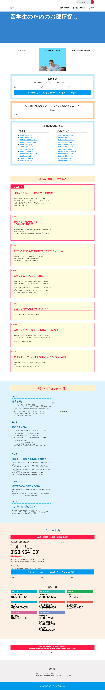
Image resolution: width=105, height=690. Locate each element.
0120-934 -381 (25, 551)
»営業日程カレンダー (15, 556)
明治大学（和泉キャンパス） (27, 146)
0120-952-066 (47, 607)
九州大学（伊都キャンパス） (65, 160)
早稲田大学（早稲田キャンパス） (28, 140)
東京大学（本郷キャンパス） (27, 135)
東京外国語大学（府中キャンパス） (29, 153)
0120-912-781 (47, 618)
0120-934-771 (47, 624)
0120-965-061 (19, 618)
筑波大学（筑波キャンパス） (27, 160)
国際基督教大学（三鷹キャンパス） (29, 156)
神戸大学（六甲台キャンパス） (66, 153)
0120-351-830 (75, 607)
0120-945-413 (47, 630)
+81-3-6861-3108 (18, 565)
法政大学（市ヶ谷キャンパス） (28, 151)
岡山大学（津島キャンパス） (65, 158)
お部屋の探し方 (64, 8)
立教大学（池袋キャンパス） (27, 149)
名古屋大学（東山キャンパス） (66, 140)
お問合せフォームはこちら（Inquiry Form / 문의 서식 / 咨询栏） (52, 93)
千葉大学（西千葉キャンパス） (28, 158)
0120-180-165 (19, 596)
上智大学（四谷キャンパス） (27, 144)
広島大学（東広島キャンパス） (66, 156)
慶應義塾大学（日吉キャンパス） (28, 142)
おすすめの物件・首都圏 (81, 50)
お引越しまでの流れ (79, 8)
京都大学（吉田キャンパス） (65, 142)
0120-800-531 (19, 607)
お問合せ (91, 8)
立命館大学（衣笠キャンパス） (66, 146)
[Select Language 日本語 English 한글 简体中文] (85, 2)
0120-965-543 (47, 596)
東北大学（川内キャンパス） (65, 137)
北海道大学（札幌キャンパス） (66, 135)
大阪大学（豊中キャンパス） (65, 149)
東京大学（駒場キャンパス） (27, 137)
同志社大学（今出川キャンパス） (66, 144)
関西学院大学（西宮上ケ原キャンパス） (68, 151)
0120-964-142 (75, 596)
